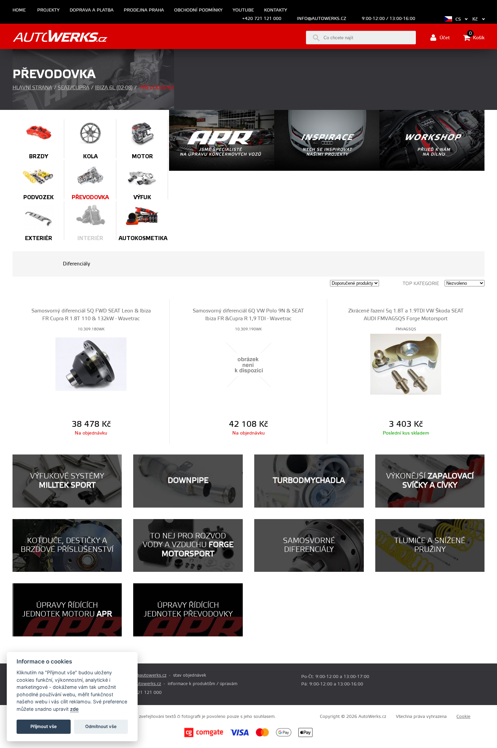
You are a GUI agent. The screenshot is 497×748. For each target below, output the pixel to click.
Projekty (48, 10)
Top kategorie (421, 283)
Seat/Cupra (73, 87)
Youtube (243, 10)
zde (74, 709)
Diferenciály (76, 264)
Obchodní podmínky (198, 10)
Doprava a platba (92, 10)
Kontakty (275, 10)
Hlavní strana (32, 87)
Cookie (463, 716)
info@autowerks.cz (321, 18)
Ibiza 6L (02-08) (114, 87)
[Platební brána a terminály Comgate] (203, 736)
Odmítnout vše (101, 726)
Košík (476, 37)
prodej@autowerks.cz (144, 675)
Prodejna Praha (144, 10)
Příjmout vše (43, 726)
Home (19, 10)
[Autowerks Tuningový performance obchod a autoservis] (60, 37)
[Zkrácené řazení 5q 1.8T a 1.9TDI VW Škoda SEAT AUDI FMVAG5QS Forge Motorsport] (406, 363)
